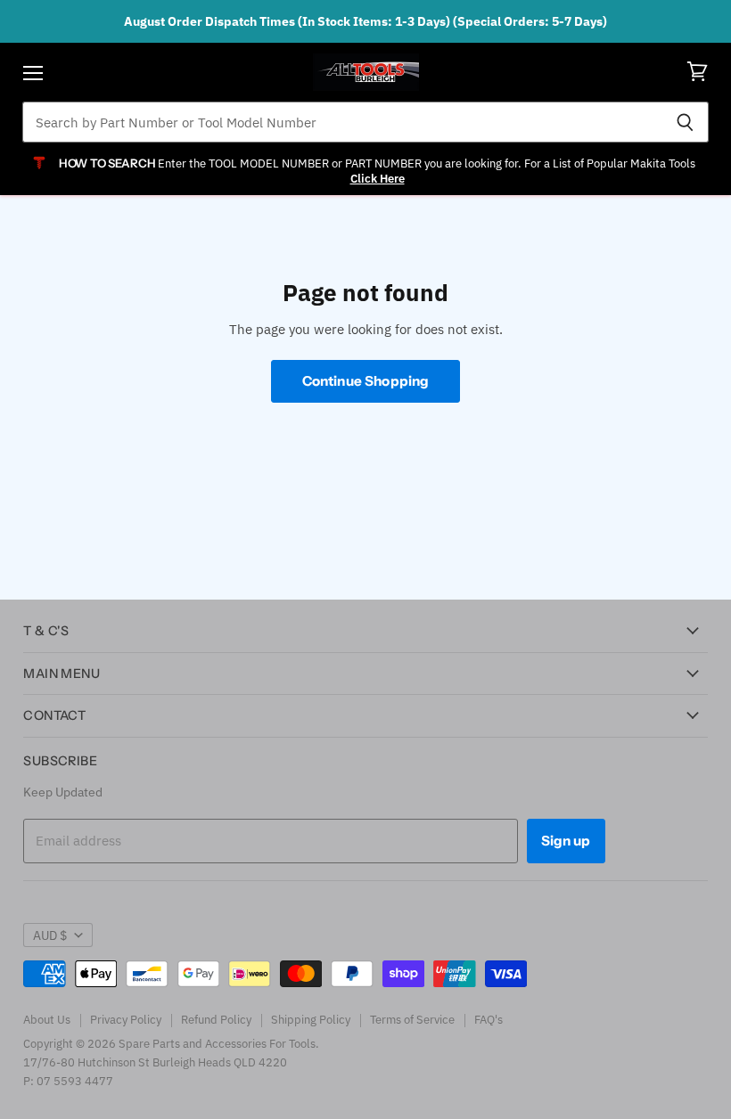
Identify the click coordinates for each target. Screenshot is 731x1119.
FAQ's (488, 1019)
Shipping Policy (310, 1019)
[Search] (685, 122)
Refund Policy (216, 1019)
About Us (46, 1019)
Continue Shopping (366, 380)
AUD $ (50, 935)
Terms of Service (412, 1019)
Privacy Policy (125, 1019)
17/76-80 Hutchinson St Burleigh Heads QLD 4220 (155, 1062)
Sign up (566, 840)
